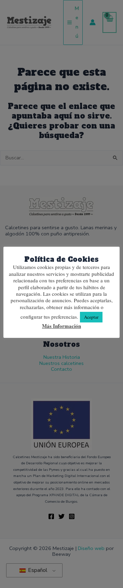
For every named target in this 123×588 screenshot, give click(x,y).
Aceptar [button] (91, 317)
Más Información (61, 326)
